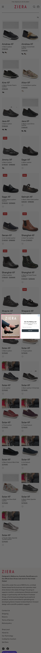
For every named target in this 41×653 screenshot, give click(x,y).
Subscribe (30, 330)
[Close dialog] (39, 315)
